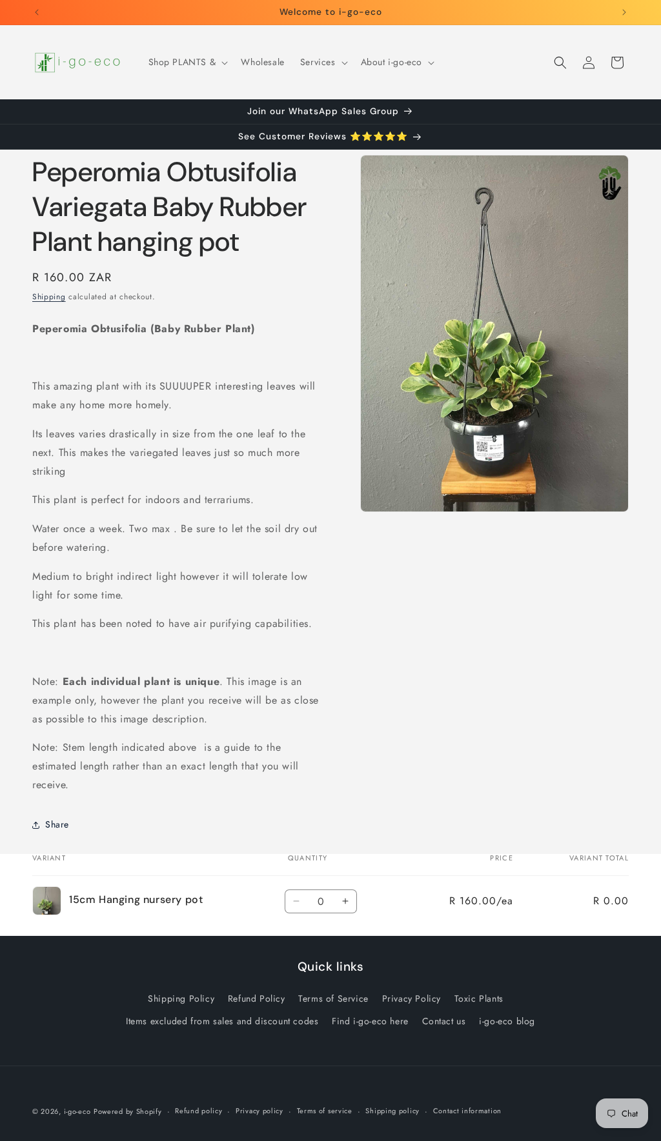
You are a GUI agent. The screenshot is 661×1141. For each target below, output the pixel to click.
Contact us (444, 1021)
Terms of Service (333, 998)
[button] (187, 61)
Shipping (49, 297)
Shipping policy (392, 1111)
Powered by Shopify (128, 1111)
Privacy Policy (411, 998)
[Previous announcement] (37, 12)
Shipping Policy (181, 998)
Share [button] (57, 824)
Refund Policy (256, 998)
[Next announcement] (624, 12)
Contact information (467, 1111)
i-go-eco (77, 1111)
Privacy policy (259, 1111)
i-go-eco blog (507, 1021)
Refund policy (198, 1111)
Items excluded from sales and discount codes (222, 1021)
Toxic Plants (478, 998)
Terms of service (324, 1111)
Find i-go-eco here (370, 1021)
